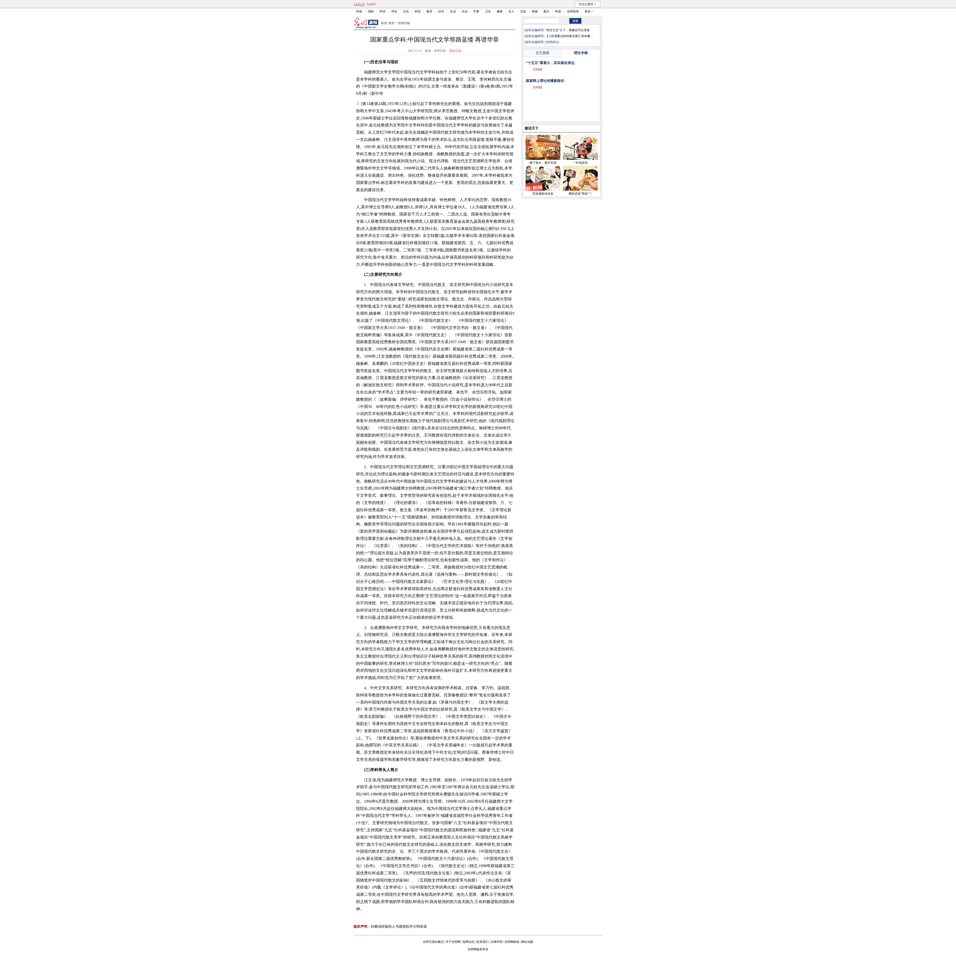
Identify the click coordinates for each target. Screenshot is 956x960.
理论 (394, 11)
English (371, 4)
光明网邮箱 (511, 942)
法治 (465, 11)
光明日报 (404, 23)
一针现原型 (580, 163)
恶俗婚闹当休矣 (543, 193)
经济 (441, 11)
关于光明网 (453, 942)
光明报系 (573, 11)
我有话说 (455, 51)
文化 (406, 11)
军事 (476, 11)
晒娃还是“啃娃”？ (580, 193)
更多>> (589, 11)
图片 (546, 11)
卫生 (488, 11)
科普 (558, 11)
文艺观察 (542, 53)
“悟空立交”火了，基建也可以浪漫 (567, 30)
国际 (371, 11)
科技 (418, 11)
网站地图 (527, 942)
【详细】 (538, 76)
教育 (429, 11)
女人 (511, 11)
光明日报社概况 (433, 942)
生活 (453, 11)
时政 (359, 11)
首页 (384, 23)
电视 (535, 11)
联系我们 (482, 942)
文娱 (523, 11)
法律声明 (496, 942)
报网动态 (469, 942)
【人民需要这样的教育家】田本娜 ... (569, 36)
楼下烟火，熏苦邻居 (543, 163)
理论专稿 (581, 53)
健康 (500, 11)
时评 (383, 11)
